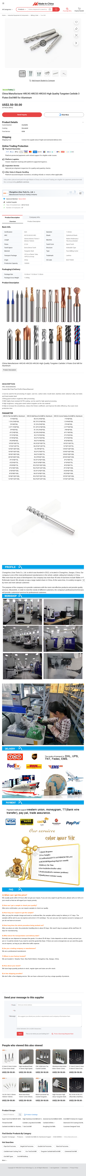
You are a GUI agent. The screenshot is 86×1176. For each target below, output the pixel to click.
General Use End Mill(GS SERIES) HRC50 (53, 1119)
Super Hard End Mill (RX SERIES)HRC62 (12, 1119)
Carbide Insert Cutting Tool (12, 1151)
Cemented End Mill (71, 1151)
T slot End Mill (27, 1126)
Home (4, 15)
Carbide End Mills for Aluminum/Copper (15, 1126)
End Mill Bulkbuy (22, 1156)
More (4, 1160)
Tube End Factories (62, 1146)
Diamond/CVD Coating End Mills (73, 1123)
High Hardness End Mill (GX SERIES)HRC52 (33, 1119)
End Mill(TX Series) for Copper (73, 1119)
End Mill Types (8, 1156)
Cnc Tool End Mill (30, 1151)
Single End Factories (26, 1146)
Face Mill (43, 15)
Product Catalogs (32, 1115)
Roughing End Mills (49, 1126)
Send (20, 1034)
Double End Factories (44, 1146)
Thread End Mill (7, 1123)
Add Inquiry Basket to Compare (43, 80)
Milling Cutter (34, 15)
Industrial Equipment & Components (18, 15)
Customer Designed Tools (71, 1126)
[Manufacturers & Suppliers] (43, 4)
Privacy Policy (74, 1168)
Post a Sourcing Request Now (62, 1034)
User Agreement (54, 1168)
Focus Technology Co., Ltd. (29, 1168)
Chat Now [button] (65, 115)
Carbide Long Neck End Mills (32, 1123)
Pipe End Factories (10, 1146)
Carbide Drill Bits (48, 1123)
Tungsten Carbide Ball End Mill (50, 1151)
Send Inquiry (22, 115)
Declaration (64, 1168)
